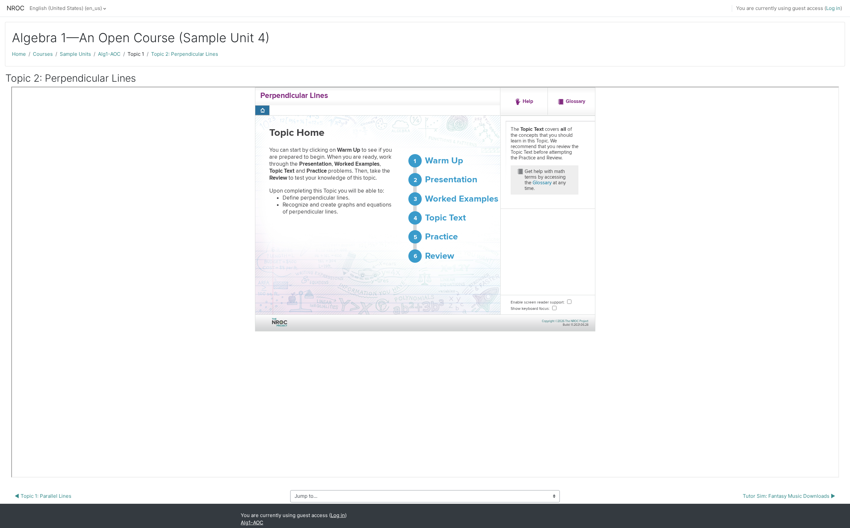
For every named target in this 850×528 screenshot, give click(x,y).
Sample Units (75, 54)
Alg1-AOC (109, 54)
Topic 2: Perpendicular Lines (184, 54)
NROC (16, 8)
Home (19, 54)
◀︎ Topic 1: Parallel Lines (43, 496)
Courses (43, 54)
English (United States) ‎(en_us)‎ (66, 8)
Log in (833, 8)
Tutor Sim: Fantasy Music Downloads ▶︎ (789, 496)
